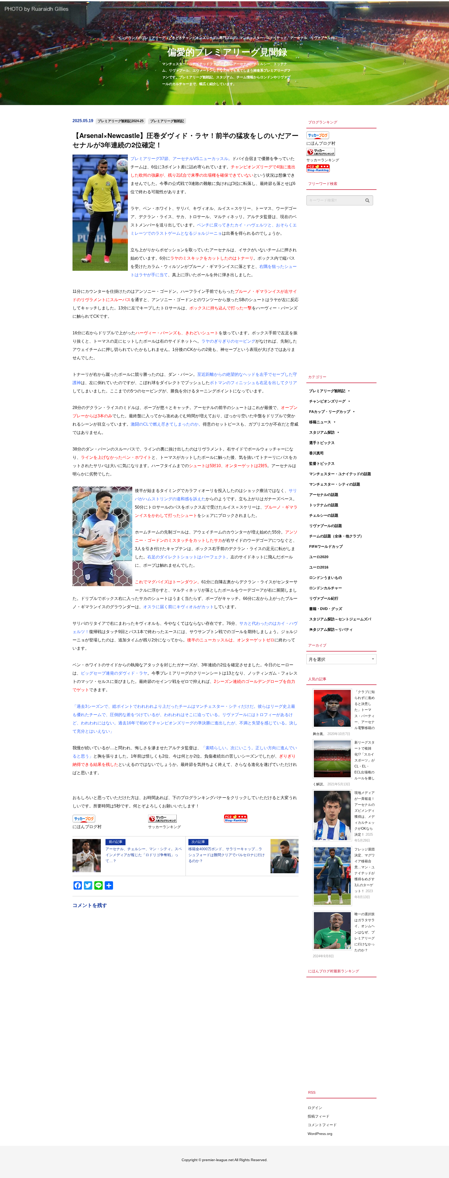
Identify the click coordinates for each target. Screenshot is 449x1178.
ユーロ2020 (318, 557)
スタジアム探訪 (322, 432)
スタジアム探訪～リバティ (331, 629)
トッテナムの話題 (323, 505)
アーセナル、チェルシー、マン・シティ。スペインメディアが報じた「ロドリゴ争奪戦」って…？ (143, 851)
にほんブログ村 (87, 826)
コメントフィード (322, 1125)
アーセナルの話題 (323, 495)
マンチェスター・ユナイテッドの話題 (340, 474)
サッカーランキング (164, 827)
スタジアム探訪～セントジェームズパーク (340, 620)
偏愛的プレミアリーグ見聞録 (227, 51)
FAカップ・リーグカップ (329, 412)
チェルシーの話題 (323, 515)
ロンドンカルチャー (325, 588)
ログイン (315, 1108)
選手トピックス (322, 443)
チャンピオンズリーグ (327, 401)
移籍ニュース (320, 422)
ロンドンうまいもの (325, 578)
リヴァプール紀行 (323, 598)
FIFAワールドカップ (326, 546)
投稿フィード (318, 1116)
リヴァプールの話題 (325, 526)
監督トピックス (322, 463)
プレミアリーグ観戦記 (167, 121)
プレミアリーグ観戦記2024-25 (120, 121)
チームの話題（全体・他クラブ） (336, 536)
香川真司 (316, 453)
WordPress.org (320, 1134)
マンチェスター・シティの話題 (334, 484)
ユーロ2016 (318, 567)
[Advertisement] (341, 288)
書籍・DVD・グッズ (325, 609)
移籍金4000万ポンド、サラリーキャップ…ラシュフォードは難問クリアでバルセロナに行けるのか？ (226, 851)
